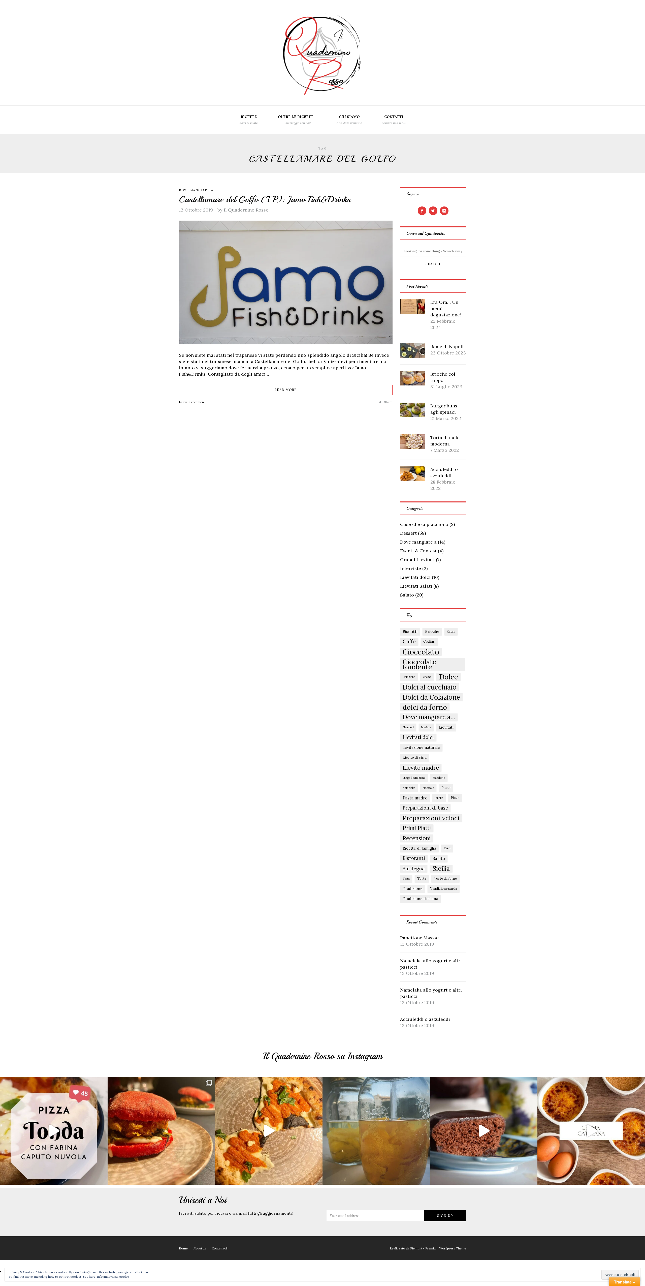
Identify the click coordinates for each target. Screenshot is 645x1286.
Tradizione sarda (443, 888)
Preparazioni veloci (431, 818)
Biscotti (410, 631)
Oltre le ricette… (297, 119)
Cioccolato (421, 651)
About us (200, 1248)
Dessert (408, 533)
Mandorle (439, 778)
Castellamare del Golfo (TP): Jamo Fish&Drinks (265, 199)
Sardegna (414, 868)
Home (183, 1248)
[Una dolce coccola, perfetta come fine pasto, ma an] (591, 1131)
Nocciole (428, 788)
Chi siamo (349, 119)
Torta (406, 878)
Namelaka (409, 788)
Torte (421, 878)
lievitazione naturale (421, 747)
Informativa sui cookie (113, 1276)
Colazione (409, 677)
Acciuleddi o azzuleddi (425, 1019)
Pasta (445, 788)
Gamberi (408, 727)
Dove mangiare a (196, 190)
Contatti (393, 119)
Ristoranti (414, 858)
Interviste (410, 568)
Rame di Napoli (447, 346)
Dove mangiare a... (429, 717)
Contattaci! (220, 1248)
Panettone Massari (420, 938)
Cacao (451, 631)
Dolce (448, 677)
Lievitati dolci (415, 577)
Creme (427, 677)
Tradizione (413, 888)
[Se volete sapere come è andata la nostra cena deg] (268, 1131)
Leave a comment (192, 402)
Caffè (409, 641)
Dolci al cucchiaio (430, 687)
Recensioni (417, 838)
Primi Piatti (417, 828)
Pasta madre (415, 798)
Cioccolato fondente (420, 664)
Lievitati (446, 727)
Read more (286, 390)
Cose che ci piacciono (424, 524)
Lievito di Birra (415, 757)
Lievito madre (421, 767)
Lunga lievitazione (414, 778)
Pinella (439, 798)
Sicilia (441, 868)
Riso (447, 848)
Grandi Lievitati (417, 559)
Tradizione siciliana (420, 898)
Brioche (432, 631)
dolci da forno (425, 707)
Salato (407, 595)
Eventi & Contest (418, 551)
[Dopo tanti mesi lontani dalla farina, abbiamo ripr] (54, 1131)
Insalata (426, 727)
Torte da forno (445, 878)
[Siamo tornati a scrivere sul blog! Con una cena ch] (161, 1131)
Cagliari (429, 641)
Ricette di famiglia (419, 848)
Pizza (455, 798)
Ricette (249, 119)
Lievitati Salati (416, 586)
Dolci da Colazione (431, 697)
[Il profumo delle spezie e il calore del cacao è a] (484, 1131)
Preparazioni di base (425, 808)
